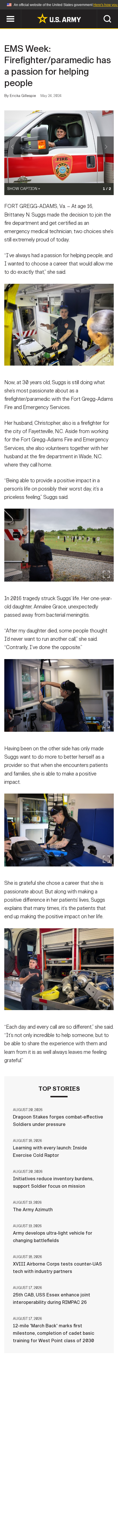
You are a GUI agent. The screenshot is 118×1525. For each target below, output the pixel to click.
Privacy (86, 1492)
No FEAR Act (31, 1507)
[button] (3, 12)
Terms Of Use (29, 1500)
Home (28, 1492)
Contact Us (55, 1492)
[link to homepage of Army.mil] (59, 18)
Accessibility (68, 1500)
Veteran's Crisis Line (76, 1507)
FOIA (98, 1500)
